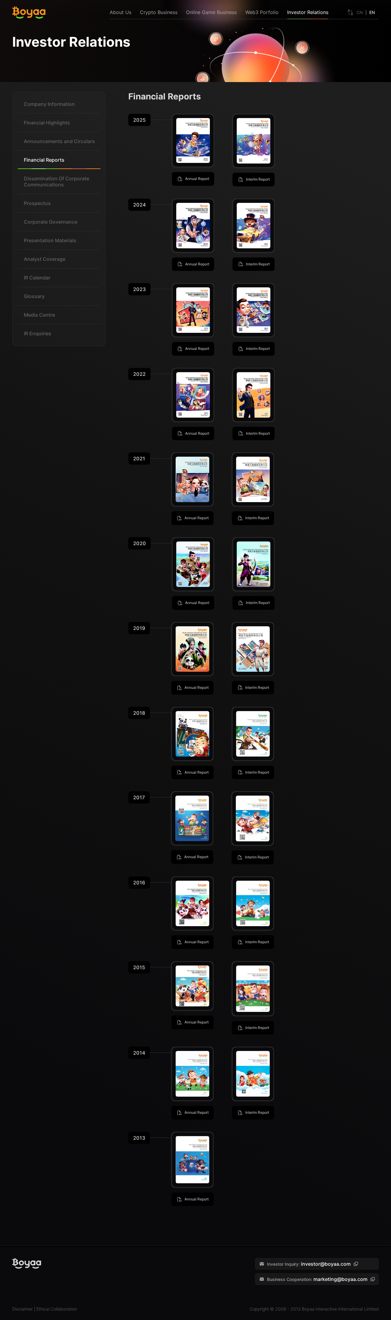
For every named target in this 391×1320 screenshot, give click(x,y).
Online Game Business (211, 12)
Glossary (34, 296)
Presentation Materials (50, 240)
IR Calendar (37, 278)
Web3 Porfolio (262, 12)
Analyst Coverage (44, 259)
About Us (120, 12)
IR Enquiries (37, 333)
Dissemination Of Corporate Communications (56, 181)
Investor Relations (307, 12)
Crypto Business (158, 12)
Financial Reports (44, 160)
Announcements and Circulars (59, 141)
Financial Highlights (47, 123)
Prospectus (37, 203)
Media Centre (39, 315)
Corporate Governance (50, 222)
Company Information (49, 104)
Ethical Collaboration (56, 1308)
